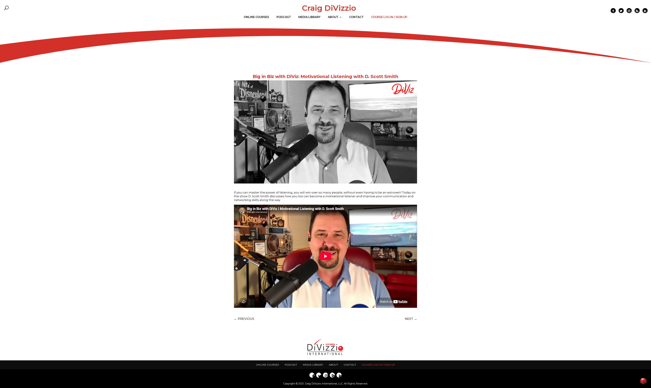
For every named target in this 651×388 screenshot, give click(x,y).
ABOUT (333, 364)
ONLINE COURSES (267, 364)
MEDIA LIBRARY (313, 364)
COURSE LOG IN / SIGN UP (378, 364)
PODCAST (291, 364)
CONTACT (350, 364)
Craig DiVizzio (329, 8)
